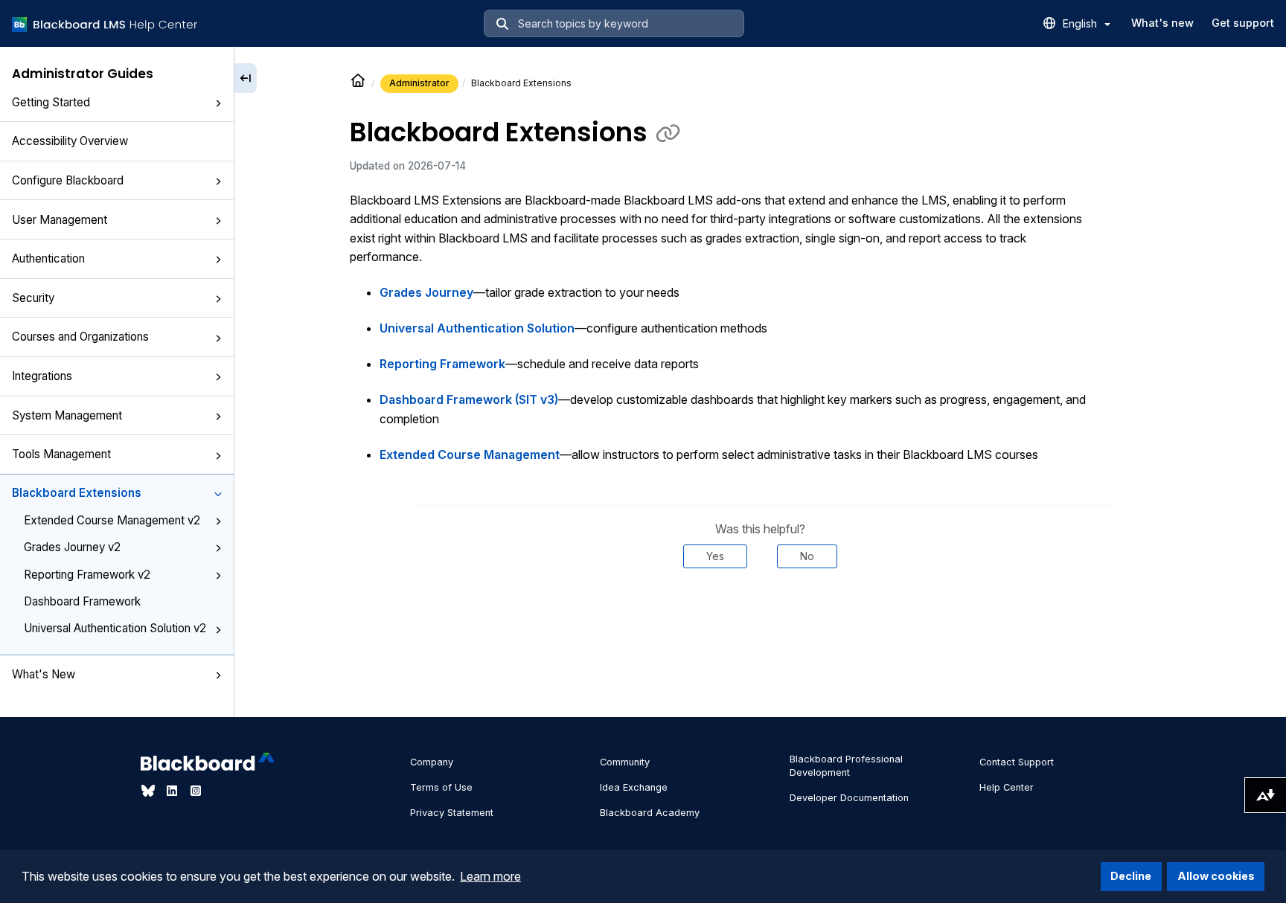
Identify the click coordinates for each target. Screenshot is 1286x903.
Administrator (419, 83)
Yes (715, 556)
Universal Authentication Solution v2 (115, 628)
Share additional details (760, 612)
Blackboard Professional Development (846, 765)
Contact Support (1016, 762)
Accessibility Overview (70, 141)
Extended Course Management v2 (112, 520)
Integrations (42, 376)
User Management (59, 220)
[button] (218, 103)
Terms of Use (441, 787)
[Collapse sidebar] (245, 78)
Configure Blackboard (68, 180)
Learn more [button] (490, 876)
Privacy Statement (451, 812)
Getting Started (51, 102)
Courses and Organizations (80, 337)
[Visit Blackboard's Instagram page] (195, 790)
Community (625, 762)
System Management (67, 415)
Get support (1243, 22)
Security (33, 298)
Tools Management (61, 454)
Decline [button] (1130, 876)
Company (431, 762)
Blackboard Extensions (76, 493)
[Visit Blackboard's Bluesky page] (150, 790)
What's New (43, 674)
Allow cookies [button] (1216, 876)
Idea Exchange (634, 787)
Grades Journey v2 (72, 547)
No (807, 556)
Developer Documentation (849, 797)
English (1081, 23)
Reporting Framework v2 (87, 575)
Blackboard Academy (650, 812)
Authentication (48, 258)
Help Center (1006, 787)
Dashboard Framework (82, 601)
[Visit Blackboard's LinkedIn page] (173, 790)
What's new (1162, 22)
